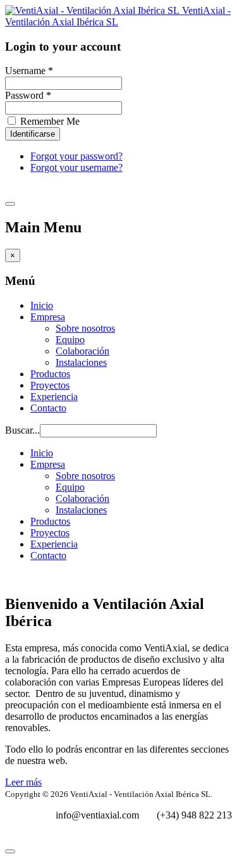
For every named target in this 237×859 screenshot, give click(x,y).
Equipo (70, 339)
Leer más (23, 782)
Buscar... (22, 430)
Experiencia (54, 396)
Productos (50, 373)
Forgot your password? (76, 156)
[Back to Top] (10, 851)
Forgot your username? (76, 167)
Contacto (48, 408)
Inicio (41, 305)
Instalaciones (81, 362)
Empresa (47, 316)
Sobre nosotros (85, 328)
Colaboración (82, 351)
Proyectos (50, 385)
